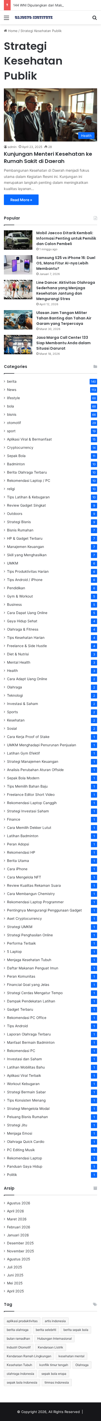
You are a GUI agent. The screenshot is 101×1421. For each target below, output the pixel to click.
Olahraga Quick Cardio (25, 1142)
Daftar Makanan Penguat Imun (32, 968)
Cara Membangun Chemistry (31, 894)
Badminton (16, 464)
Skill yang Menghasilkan (27, 555)
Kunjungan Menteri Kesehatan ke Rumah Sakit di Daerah (48, 157)
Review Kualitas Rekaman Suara (34, 885)
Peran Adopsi (18, 844)
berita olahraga (17, 1330)
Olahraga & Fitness (22, 629)
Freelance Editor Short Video (31, 794)
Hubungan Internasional (54, 1338)
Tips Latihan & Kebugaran (28, 497)
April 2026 (15, 1211)
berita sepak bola (75, 1330)
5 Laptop (14, 951)
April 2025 (15, 1291)
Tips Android (17, 1026)
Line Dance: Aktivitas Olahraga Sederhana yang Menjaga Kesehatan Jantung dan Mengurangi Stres (65, 290)
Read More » (21, 200)
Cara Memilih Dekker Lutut (29, 828)
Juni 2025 (15, 1275)
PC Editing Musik (21, 1150)
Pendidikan (16, 588)
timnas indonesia (57, 1382)
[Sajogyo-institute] (33, 17)
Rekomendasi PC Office (26, 1018)
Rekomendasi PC (21, 1051)
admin (12, 147)
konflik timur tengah (53, 1365)
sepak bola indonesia (22, 1382)
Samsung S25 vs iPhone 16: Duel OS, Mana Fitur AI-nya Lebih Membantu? (65, 263)
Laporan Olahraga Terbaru (29, 1034)
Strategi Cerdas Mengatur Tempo (35, 993)
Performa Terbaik (21, 943)
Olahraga (14, 687)
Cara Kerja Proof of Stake (28, 737)
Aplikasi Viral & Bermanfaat (29, 439)
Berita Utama (18, 861)
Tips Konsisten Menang (26, 1100)
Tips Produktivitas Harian (28, 571)
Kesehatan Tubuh (19, 1365)
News (11, 390)
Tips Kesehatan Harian (26, 637)
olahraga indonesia (20, 1374)
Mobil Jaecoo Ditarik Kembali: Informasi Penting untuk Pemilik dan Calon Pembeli (66, 238)
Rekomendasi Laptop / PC (28, 480)
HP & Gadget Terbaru (24, 538)
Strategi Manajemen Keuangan (32, 761)
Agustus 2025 (18, 1259)
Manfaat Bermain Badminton (31, 1042)
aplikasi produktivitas (22, 1321)
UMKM (12, 563)
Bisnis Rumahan (20, 530)
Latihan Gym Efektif (23, 753)
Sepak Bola (16, 456)
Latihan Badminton (22, 836)
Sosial (12, 728)
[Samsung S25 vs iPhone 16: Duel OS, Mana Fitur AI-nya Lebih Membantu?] (18, 264)
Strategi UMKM (19, 927)
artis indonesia (55, 1321)
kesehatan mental (71, 1356)
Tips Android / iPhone (24, 580)
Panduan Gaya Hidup (24, 1166)
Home (12, 31)
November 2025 (20, 1251)
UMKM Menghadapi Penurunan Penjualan (41, 745)
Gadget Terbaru (20, 1009)
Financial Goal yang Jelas (28, 985)
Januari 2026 (18, 1235)
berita (12, 381)
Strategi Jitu (17, 1125)
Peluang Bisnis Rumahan (27, 1117)
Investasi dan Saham (24, 1059)
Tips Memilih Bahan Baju (27, 786)
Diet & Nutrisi (18, 654)
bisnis (11, 414)
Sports (12, 712)
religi (11, 489)
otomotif (14, 423)
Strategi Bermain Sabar (26, 1092)
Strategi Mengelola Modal (28, 1108)
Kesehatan (16, 720)
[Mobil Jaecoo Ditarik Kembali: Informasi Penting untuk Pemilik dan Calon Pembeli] (18, 240)
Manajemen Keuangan (25, 547)
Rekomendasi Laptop (24, 1158)
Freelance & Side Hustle (27, 646)
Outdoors (14, 514)
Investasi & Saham (22, 704)
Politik (12, 1175)
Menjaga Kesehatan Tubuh (29, 960)
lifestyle (13, 398)
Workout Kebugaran (23, 1084)
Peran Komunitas (21, 976)
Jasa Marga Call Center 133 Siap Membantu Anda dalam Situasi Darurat (63, 343)
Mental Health (18, 662)
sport (11, 431)
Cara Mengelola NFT (24, 877)
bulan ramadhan (18, 1338)
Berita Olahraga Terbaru (27, 472)
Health (12, 671)
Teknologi (15, 695)
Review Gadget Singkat (26, 505)
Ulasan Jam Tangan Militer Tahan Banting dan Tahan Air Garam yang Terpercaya (63, 318)
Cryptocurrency (20, 447)
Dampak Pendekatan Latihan (31, 1001)
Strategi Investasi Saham (28, 811)
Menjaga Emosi (19, 1133)
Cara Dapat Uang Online (27, 613)
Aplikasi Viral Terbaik (24, 1075)
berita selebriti (46, 1330)
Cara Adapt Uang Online (27, 679)
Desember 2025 (20, 1243)
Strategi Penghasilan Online (30, 935)
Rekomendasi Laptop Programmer (35, 902)
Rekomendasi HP (21, 852)
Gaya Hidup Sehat (22, 621)
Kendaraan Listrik (50, 1347)
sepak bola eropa (53, 1374)
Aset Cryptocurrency (24, 918)
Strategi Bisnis (19, 522)
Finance (13, 819)
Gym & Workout (20, 596)
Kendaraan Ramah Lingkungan (29, 1356)
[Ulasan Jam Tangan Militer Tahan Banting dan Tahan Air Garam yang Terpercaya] (18, 319)
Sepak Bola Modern (23, 778)
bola (10, 406)
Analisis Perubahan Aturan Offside (35, 770)
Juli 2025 (14, 1267)
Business (14, 604)
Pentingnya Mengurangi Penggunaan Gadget (44, 910)
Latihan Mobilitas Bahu (26, 1067)
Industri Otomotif (19, 1347)
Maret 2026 (17, 1219)
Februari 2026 (18, 1227)
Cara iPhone (17, 869)
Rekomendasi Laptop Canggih (32, 803)
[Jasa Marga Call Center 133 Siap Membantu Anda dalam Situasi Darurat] (18, 344)
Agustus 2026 (18, 1203)
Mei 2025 (15, 1283)
